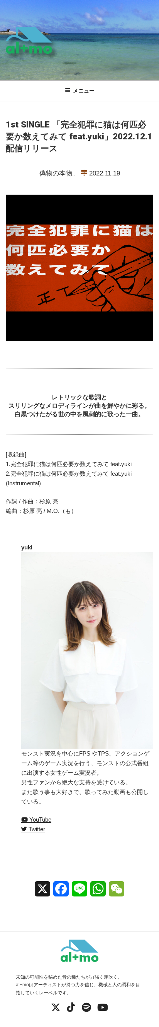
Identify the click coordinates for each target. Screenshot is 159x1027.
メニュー (84, 91)
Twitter (36, 829)
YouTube (39, 819)
